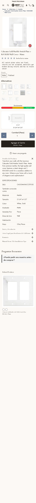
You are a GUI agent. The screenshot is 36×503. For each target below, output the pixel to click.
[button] (18, 32)
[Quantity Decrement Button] (3, 135)
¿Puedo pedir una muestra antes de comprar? (17, 258)
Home (4, 9)
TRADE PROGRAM (18, 1)
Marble (20, 9)
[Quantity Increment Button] (32, 135)
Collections (12, 9)
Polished (11, 75)
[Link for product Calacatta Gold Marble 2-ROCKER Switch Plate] (18, 291)
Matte (4, 75)
